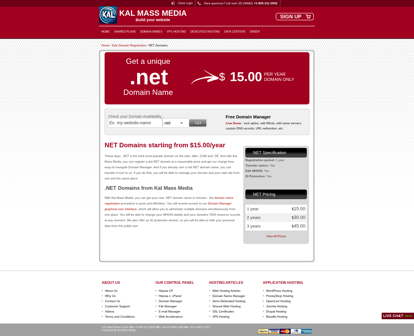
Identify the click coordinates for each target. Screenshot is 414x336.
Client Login (185, 3)
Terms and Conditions (120, 316)
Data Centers (234, 31)
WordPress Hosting (279, 290)
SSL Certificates (223, 311)
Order (255, 31)
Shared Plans (125, 31)
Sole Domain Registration (129, 45)
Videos (109, 311)
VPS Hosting (176, 31)
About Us (111, 290)
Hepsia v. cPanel (170, 296)
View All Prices (276, 236)
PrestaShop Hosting (279, 296)
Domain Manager (170, 301)
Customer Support (117, 306)
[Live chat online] (398, 316)
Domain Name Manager (228, 296)
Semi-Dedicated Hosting (228, 301)
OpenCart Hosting (278, 301)
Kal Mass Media (153, 13)
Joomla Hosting (276, 306)
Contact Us (112, 301)
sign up (290, 16)
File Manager (168, 306)
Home (105, 31)
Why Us (110, 296)
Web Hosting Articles (226, 290)
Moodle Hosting (276, 316)
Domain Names (151, 31)
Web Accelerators (171, 316)
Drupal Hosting (276, 311)
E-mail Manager (169, 311)
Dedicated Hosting (205, 31)
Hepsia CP (166, 290)
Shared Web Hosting (226, 306)
